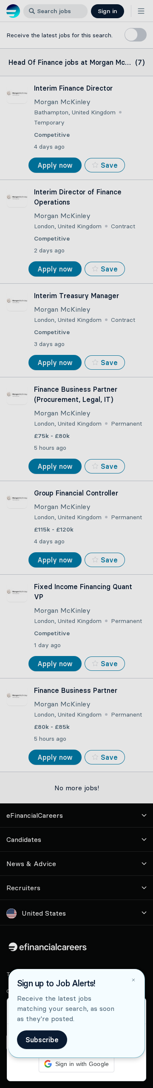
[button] (76, 544)
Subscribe (42, 1039)
